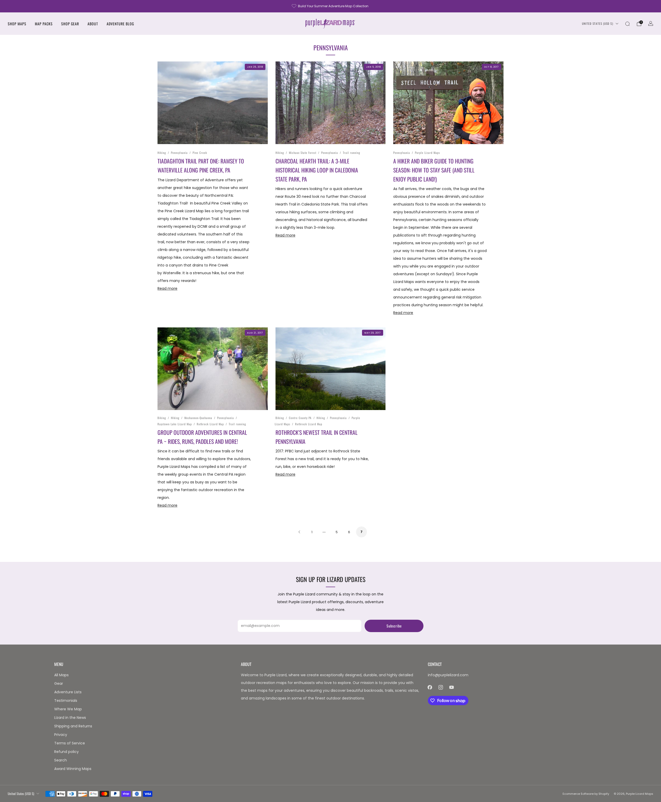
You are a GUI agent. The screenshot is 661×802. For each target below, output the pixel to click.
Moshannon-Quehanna (198, 418)
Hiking (162, 153)
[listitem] (330, 6)
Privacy (60, 734)
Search (60, 760)
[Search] (627, 23)
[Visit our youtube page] (451, 687)
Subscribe (394, 625)
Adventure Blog (120, 23)
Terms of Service (69, 743)
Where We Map (68, 709)
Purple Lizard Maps (427, 153)
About (93, 23)
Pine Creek (200, 153)
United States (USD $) (597, 23)
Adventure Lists (68, 692)
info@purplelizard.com (448, 675)
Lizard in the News (70, 717)
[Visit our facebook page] (429, 687)
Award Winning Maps (72, 768)
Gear (58, 683)
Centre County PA (300, 418)
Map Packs (44, 23)
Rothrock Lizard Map (210, 424)
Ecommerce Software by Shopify (586, 794)
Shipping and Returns (73, 726)
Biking (162, 418)
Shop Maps (17, 23)
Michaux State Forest (302, 153)
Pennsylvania (179, 153)
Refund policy (66, 751)
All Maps (61, 675)
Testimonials (65, 700)
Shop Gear (70, 23)
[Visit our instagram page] (440, 687)
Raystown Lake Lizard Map (175, 424)
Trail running (351, 153)
